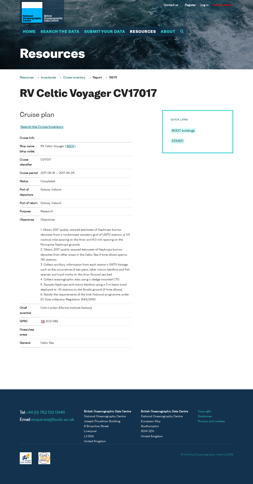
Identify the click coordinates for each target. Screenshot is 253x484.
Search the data (60, 32)
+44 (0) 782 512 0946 (45, 413)
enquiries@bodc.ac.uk (52, 420)
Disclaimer (205, 416)
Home (29, 32)
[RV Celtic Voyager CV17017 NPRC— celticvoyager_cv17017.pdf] (43, 321)
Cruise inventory (74, 77)
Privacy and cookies (211, 421)
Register (190, 5)
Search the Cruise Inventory (42, 127)
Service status (222, 5)
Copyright (204, 411)
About (168, 32)
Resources (143, 32)
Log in (205, 5)
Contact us (171, 5)
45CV (70, 146)
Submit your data (104, 32)
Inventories (48, 77)
